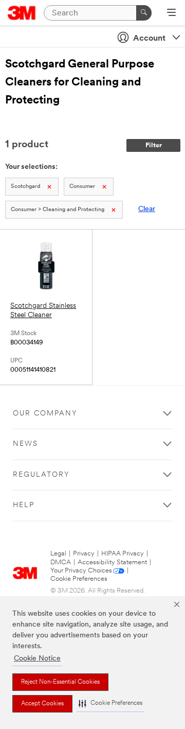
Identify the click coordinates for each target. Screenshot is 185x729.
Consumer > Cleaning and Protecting (57, 210)
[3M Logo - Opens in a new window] (22, 13)
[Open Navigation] (171, 13)
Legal (58, 553)
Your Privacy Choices (81, 570)
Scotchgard (25, 186)
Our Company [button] (45, 414)
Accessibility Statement (112, 562)
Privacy (84, 553)
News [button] (25, 444)
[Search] (144, 13)
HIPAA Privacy (122, 553)
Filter (153, 145)
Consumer (82, 186)
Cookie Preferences (78, 579)
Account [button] (149, 38)
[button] (110, 703)
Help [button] (23, 505)
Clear (146, 209)
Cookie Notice (37, 659)
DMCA (60, 562)
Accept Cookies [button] (42, 704)
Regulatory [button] (41, 475)
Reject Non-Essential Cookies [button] (60, 682)
